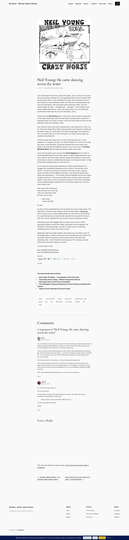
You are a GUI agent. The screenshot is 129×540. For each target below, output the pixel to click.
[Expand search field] (117, 4)
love (51, 301)
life (46, 301)
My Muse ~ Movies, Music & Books (23, 4)
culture (60, 299)
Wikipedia (84, 211)
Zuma (40, 304)
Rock (58, 88)
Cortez (40, 299)
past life (77, 301)
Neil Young (69, 301)
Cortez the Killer (50, 299)
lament (40, 301)
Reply (39, 376)
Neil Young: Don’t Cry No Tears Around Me (54, 282)
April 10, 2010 (45, 339)
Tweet (40, 258)
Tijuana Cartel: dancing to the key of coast (54, 289)
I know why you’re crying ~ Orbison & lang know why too (59, 279)
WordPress (21, 530)
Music (46, 88)
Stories (61, 88)
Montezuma (59, 301)
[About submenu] (88, 3)
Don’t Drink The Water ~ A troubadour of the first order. (59, 277)
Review (55, 88)
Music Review (50, 88)
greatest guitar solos (81, 299)
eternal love (68, 299)
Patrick (44, 382)
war (84, 301)
